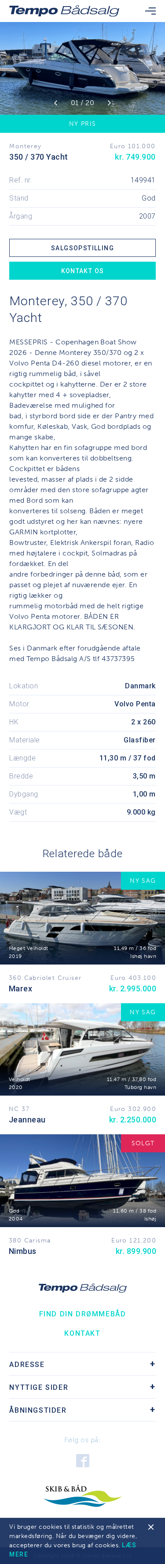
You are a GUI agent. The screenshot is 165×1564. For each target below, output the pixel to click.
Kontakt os (82, 270)
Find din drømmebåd (82, 1314)
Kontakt (82, 1333)
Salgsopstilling (82, 248)
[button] (55, 103)
